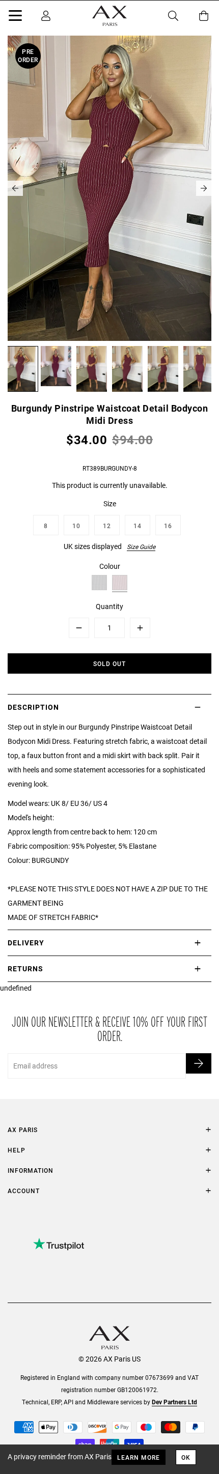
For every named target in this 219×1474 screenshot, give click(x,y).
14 (137, 526)
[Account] (46, 16)
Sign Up (198, 1063)
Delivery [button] (26, 942)
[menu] (15, 17)
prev (15, 188)
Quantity (109, 606)
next (203, 188)
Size (109, 503)
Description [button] (33, 707)
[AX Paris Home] (109, 16)
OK (185, 1457)
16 (168, 526)
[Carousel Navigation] (109, 188)
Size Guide (141, 546)
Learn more (138, 1457)
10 (76, 526)
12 (107, 526)
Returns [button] (25, 968)
